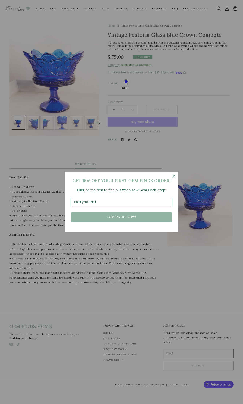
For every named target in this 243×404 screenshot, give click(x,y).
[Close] (173, 176)
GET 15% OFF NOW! (121, 217)
